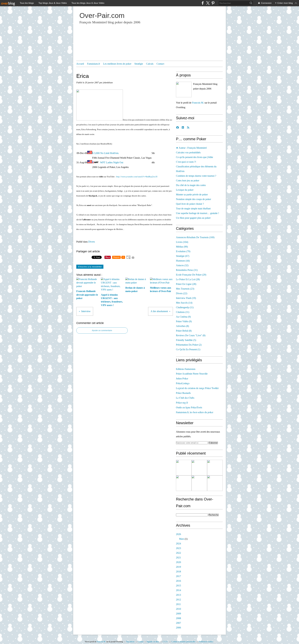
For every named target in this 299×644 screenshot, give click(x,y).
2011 (178, 604)
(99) (182, 246)
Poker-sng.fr (182, 402)
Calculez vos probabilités (188, 152)
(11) (185, 307)
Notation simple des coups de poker (193, 199)
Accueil (80, 63)
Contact (160, 63)
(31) (187, 270)
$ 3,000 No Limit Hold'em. (105, 153)
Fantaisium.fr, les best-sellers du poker (194, 412)
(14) (184, 302)
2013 (178, 595)
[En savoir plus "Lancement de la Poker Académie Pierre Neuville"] (184, 483)
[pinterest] (213, 3)
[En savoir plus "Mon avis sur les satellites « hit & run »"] (215, 467)
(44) (183, 260)
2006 (178, 627)
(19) (186, 298)
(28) (188, 279)
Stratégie (138, 63)
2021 (178, 557)
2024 (178, 543)
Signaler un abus (153, 642)
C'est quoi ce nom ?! (186, 161)
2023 (178, 548)
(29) (191, 274)
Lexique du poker (184, 190)
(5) (186, 340)
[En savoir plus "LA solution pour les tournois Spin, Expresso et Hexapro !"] (199, 483)
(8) (182, 326)
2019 (178, 567)
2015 (178, 585)
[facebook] (203, 3)
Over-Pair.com (101, 15)
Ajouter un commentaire (102, 330)
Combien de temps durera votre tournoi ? (196, 176)
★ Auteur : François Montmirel (191, 147)
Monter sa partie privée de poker (192, 194)
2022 (178, 553)
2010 (178, 609)
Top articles (130, 642)
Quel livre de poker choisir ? (190, 204)
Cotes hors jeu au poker (187, 180)
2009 (178, 613)
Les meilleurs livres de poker (117, 63)
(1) (188, 349)
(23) (185, 288)
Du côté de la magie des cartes (191, 185)
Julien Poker (182, 378)
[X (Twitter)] (208, 3)
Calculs (149, 63)
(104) (182, 242)
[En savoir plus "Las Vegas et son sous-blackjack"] (215, 483)
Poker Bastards (183, 392)
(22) (181, 293)
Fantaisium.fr (93, 63)
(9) (183, 316)
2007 (178, 623)
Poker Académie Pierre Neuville (192, 373)
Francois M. (198, 102)
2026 (178, 534)
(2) (189, 344)
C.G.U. (165, 642)
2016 (178, 581)
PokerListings (183, 383)
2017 (178, 576)
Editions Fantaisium (185, 368)
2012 (178, 599)
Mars (181, 539)
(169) (195, 237)
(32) (182, 265)
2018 (178, 571)
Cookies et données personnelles (183, 642)
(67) (182, 256)
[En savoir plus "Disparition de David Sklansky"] (184, 467)
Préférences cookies (206, 642)
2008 (178, 618)
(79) (183, 251)
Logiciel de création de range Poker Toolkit (197, 388)
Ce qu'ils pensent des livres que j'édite (194, 157)
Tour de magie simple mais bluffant (193, 208)
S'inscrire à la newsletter (90, 266)
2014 (178, 590)
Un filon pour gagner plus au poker (193, 218)
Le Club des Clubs (185, 397)
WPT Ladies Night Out (111, 162)
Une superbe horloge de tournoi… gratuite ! (197, 213)
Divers (91, 241)
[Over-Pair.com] (184, 89)
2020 (178, 562)
